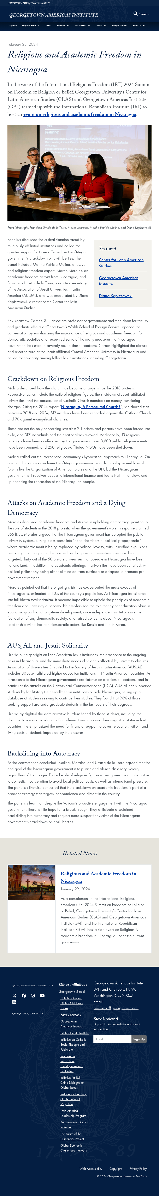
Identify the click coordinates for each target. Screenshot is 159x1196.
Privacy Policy (138, 1168)
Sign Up (139, 1039)
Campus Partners (119, 25)
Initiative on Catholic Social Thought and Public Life (73, 1044)
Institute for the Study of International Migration (73, 1099)
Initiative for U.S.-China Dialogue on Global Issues (72, 1082)
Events (48, 25)
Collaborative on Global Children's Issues (71, 1003)
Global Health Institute (74, 1033)
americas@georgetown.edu (116, 1007)
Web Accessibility (91, 1168)
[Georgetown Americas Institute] (54, 14)
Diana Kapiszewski (115, 295)
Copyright (116, 1168)
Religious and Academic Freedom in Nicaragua (98, 878)
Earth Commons (70, 1015)
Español (13, 25)
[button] (31, 25)
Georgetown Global (72, 991)
